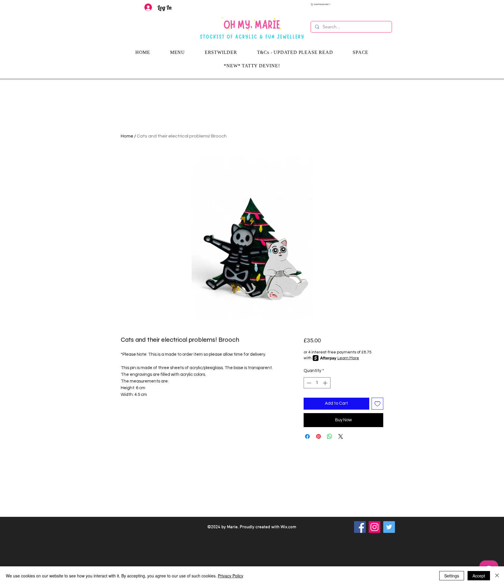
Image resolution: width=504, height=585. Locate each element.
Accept (479, 576)
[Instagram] (374, 527)
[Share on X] (340, 436)
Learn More (348, 358)
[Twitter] (389, 527)
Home (127, 136)
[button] (351, 4)
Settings (451, 576)
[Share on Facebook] (307, 436)
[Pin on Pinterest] (318, 436)
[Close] (497, 575)
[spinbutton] (317, 383)
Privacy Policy (230, 576)
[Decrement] (308, 383)
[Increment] (326, 383)
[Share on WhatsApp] (329, 436)
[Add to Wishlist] (378, 404)
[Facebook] (360, 527)
